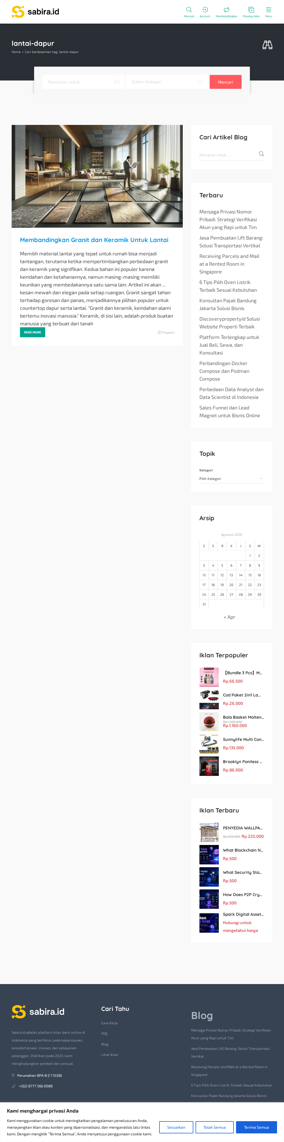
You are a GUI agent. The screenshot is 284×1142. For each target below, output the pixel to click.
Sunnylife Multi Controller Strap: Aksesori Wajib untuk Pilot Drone (243, 739)
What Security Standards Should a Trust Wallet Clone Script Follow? (243, 872)
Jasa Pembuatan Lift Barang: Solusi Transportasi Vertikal (231, 241)
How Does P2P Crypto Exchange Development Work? (243, 894)
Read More (32, 332)
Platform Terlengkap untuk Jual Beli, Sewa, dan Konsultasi (229, 345)
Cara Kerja (109, 1023)
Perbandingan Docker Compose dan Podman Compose (224, 371)
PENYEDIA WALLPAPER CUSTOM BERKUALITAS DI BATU (243, 828)
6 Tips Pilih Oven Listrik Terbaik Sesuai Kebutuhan (228, 286)
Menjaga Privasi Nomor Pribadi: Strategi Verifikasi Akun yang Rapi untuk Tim (228, 219)
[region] (142, 1122)
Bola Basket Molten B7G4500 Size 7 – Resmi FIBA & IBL (243, 717)
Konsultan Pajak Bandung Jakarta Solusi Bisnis (228, 304)
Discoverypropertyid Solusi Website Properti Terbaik (229, 322)
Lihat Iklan (109, 1054)
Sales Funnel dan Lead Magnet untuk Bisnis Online (229, 411)
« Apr (229, 617)
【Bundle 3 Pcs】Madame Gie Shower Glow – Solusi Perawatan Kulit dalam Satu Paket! (243, 672)
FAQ (104, 1033)
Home (16, 52)
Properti (168, 332)
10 (204, 575)
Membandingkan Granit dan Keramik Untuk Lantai (94, 240)
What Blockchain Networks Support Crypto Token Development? (243, 850)
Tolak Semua (215, 1127)
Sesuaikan (176, 1127)
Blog (104, 1044)
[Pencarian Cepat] (267, 45)
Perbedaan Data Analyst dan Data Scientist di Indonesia (231, 393)
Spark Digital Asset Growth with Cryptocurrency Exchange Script (243, 914)
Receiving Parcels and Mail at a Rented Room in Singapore (229, 264)
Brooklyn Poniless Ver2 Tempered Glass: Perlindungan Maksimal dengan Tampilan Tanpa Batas (243, 761)
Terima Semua (256, 1127)
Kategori (206, 470)
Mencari (225, 81)
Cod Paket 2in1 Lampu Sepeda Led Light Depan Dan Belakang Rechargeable (243, 695)
